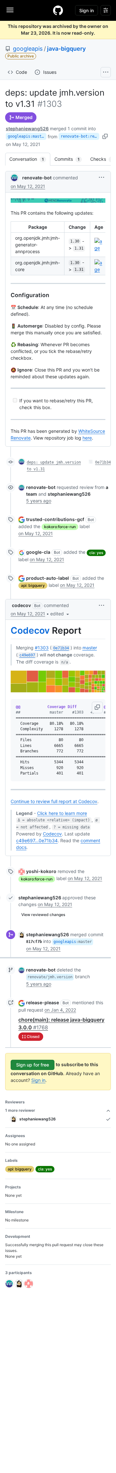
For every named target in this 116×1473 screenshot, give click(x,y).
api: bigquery (33, 585)
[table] (58, 248)
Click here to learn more (62, 813)
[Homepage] (58, 10)
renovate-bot (37, 177)
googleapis (28, 48)
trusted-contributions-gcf (55, 519)
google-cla (38, 552)
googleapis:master (27, 136)
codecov (21, 605)
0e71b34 (103, 462)
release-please (42, 1002)
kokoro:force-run (60, 526)
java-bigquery (66, 48)
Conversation (29, 159)
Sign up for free (32, 1064)
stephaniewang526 (27, 128)
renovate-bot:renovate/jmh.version (80, 136)
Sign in (38, 1080)
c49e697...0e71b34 (37, 840)
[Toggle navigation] (10, 10)
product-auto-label (47, 578)
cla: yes (96, 552)
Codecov (30, 630)
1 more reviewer (20, 1110)
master (89, 647)
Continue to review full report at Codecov (54, 801)
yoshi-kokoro (41, 871)
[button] (101, 177)
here (87, 438)
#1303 (42, 647)
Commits (70, 159)
